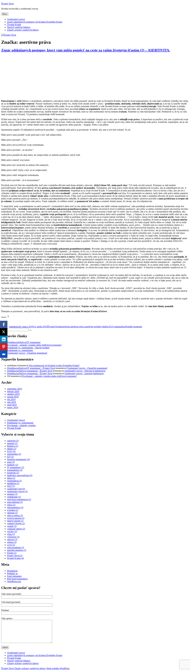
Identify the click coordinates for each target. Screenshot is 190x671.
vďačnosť (13, 537)
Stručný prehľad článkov (18, 27)
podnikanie (14, 496)
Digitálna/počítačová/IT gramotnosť (24, 342)
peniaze (12, 494)
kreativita (13, 472)
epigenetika (14, 454)
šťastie (11, 553)
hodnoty (12, 464)
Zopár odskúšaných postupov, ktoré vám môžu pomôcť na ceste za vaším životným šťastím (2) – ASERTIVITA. (85, 50)
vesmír (12, 526)
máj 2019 (11, 402)
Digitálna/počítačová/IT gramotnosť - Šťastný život (31, 368)
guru (11, 462)
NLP (11, 486)
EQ (10, 456)
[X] (3, 332)
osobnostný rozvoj (17, 491)
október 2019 (13, 394)
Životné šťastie (14, 24)
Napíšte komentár (134, 326)
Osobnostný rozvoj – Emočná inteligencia (84, 373)
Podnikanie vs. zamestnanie (20, 350)
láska (11, 478)
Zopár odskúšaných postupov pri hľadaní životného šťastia (34, 22)
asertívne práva (77, 326)
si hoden (12, 510)
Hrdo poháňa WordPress (57, 668)
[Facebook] (3, 324)
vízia (11, 534)
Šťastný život (7, 3)
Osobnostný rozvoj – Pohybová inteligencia (84, 371)
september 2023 (14, 388)
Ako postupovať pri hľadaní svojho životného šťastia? (54, 365)
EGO (111, 326)
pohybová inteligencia (19, 499)
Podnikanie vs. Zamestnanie (20, 422)
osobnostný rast (16, 488)
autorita (12, 443)
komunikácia (14, 470)
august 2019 (13, 397)
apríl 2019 (12, 405)
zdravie (12, 539)
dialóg (105, 326)
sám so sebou (15, 515)
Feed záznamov (14, 576)
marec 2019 (12, 407)
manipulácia (120, 326)
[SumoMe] (3, 354)
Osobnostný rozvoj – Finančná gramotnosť (27, 353)
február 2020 (13, 391)
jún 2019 (11, 399)
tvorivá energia (15, 518)
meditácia (13, 483)
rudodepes (14, 326)
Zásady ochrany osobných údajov (23, 30)
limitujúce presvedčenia (19, 475)
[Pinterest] (3, 346)
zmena (11, 542)
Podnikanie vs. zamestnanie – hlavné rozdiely (28, 347)
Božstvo (12, 446)
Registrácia (12, 571)
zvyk (11, 545)
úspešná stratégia (16, 550)
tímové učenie (15, 521)
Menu (4, 14)
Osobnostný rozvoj (16, 19)
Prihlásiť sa (12, 573)
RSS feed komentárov (17, 579)
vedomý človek (16, 523)
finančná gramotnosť (18, 459)
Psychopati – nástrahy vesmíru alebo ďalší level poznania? (34, 345)
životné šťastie (15, 558)
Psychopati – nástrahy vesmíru (21, 425)
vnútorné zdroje (16, 529)
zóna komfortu (15, 547)
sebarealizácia (15, 507)
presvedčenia (15, 502)
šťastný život (14, 555)
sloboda (12, 513)
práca (11, 505)
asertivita (65, 326)
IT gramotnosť (15, 467)
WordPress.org (14, 581)
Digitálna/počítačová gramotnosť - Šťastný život (29, 371)
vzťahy (12, 531)
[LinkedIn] (3, 339)
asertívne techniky (93, 326)
